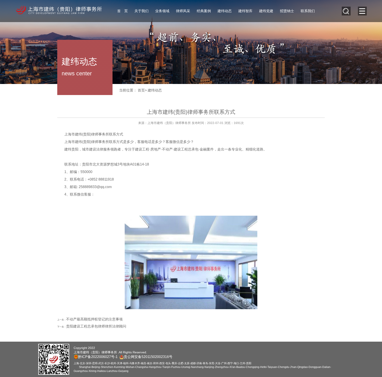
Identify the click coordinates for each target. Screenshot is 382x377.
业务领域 (162, 11)
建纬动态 (225, 11)
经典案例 (204, 11)
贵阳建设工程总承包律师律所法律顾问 (96, 326)
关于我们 (141, 11)
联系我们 (308, 11)
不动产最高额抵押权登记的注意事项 (94, 319)
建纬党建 (266, 11)
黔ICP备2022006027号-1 (98, 357)
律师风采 (183, 11)
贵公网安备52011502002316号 (148, 357)
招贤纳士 (287, 11)
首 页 (122, 11)
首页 (141, 90)
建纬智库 (245, 11)
